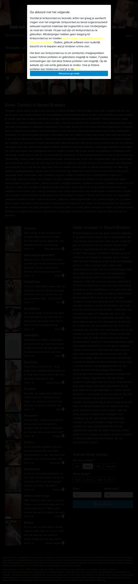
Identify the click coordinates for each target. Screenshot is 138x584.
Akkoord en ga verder (69, 73)
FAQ (77, 69)
